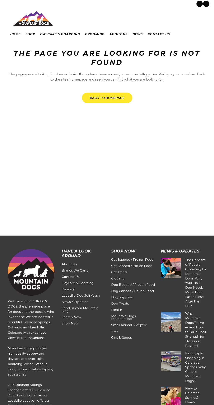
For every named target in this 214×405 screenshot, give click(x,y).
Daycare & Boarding (77, 283)
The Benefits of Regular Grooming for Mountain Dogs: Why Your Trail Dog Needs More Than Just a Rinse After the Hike (195, 283)
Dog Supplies (121, 297)
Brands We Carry (75, 270)
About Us (69, 264)
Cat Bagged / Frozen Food (132, 259)
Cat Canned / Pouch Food (131, 265)
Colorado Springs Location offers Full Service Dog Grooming (29, 390)
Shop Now (70, 323)
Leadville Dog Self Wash (81, 295)
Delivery (68, 289)
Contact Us (70, 276)
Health (116, 309)
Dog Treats (120, 303)
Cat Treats (119, 272)
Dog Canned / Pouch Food (132, 291)
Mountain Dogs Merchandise (123, 317)
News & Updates (75, 301)
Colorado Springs (19, 3)
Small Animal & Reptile (129, 325)
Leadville (40, 3)
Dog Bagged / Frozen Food (133, 284)
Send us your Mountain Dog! (80, 309)
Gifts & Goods (121, 337)
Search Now (71, 317)
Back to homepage (107, 98)
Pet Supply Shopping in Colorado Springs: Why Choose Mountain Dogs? (195, 367)
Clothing (118, 278)
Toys (114, 331)
